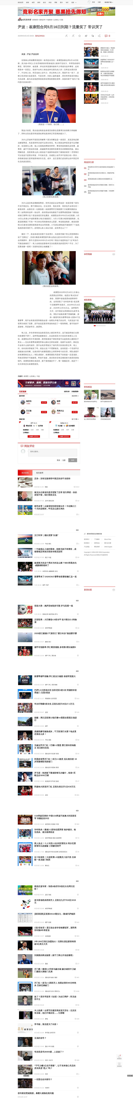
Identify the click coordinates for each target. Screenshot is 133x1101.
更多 (72, 2)
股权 (46, 963)
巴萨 (47, 585)
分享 (99, 35)
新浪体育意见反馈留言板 (94, 534)
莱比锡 (54, 655)
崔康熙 (26, 376)
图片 (61, 2)
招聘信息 (97, 543)
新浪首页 (20, 2)
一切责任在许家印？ (43, 1079)
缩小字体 (66, 35)
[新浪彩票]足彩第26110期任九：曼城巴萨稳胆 (54, 914)
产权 (46, 740)
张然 (49, 894)
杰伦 (56, 571)
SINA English (108, 546)
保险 (49, 740)
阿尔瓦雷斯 (54, 852)
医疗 (46, 557)
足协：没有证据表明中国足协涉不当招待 (52, 478)
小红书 (50, 1060)
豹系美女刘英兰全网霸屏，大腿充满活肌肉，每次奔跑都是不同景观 (107, 73)
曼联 (56, 977)
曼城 (54, 838)
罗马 (56, 614)
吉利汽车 (52, 1032)
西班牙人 (57, 991)
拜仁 (49, 655)
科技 (50, 2)
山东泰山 (56, 20)
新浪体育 (35, 20)
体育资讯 (45, 571)
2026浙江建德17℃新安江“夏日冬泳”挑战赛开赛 (55, 633)
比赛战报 (48, 936)
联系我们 (86, 543)
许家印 (47, 1088)
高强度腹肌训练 (106, 419)
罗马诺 (53, 781)
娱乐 (44, 2)
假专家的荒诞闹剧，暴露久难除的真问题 (36, 1093)
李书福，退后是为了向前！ (46, 1024)
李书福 (47, 1032)
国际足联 (51, 500)
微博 (86, 35)
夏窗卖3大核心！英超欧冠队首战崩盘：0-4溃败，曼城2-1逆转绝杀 (108, 50)
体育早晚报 (48, 628)
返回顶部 (119, 1072)
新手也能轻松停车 (106, 401)
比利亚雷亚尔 (63, 852)
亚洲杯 (53, 824)
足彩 (46, 712)
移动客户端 (108, 2)
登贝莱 (53, 753)
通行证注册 (107, 543)
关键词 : (21, 376)
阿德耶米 (48, 698)
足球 (46, 500)
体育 (33, 2)
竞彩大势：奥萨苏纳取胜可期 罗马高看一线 (53, 606)
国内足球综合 (40, 36)
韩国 (46, 487)
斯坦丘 (47, 865)
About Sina (107, 539)
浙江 (49, 642)
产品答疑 (86, 546)
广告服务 (97, 539)
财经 (38, 2)
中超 (38, 376)
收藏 (79, 35)
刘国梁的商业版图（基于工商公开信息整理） (54, 955)
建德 (46, 642)
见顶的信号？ (40, 1038)
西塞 (57, 767)
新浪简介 (86, 539)
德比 (49, 543)
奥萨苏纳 (51, 614)
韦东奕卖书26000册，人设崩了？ (49, 1052)
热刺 (57, 781)
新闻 (27, 2)
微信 (92, 35)
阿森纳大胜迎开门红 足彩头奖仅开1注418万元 (54, 787)
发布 (72, 460)
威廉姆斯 (51, 571)
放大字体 (73, 35)
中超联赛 (49, 20)
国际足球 (45, 614)
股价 (46, 1046)
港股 (52, 1046)
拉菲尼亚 (54, 698)
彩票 (49, 922)
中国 (57, 824)
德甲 (44, 585)
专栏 (67, 2)
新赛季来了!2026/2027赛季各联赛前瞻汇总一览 (55, 577)
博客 (55, 2)
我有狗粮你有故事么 (90, 401)
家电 (46, 1019)
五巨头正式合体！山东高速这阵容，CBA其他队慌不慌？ (107, 97)
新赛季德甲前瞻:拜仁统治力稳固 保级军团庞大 (55, 676)
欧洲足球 (48, 781)
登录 (58, 460)
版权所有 (105, 555)
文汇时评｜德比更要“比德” (46, 535)
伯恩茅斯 (59, 838)
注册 (99, 2)
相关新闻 (25, 473)
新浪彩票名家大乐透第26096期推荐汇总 (100, 179)
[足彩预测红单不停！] (66, 11)
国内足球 (42, 20)
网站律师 (97, 546)
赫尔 (52, 977)
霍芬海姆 (54, 684)
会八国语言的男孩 (90, 419)
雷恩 (57, 753)
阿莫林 (53, 767)
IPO (49, 1046)
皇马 (52, 991)
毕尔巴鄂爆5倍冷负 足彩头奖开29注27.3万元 (54, 704)
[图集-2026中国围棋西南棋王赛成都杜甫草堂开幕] (99, 313)
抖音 (46, 1060)
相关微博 (39, 473)
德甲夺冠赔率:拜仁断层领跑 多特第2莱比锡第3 (55, 647)
